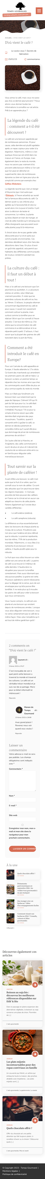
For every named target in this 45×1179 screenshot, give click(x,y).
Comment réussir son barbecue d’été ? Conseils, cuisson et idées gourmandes (27, 917)
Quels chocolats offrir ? (26, 873)
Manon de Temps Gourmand (29, 710)
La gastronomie (24, 1090)
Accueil (8, 38)
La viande (33, 1090)
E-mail (12, 805)
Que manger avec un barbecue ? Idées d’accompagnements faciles (28, 903)
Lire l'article (20, 876)
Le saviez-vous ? (18, 51)
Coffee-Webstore (13, 183)
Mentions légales (10, 1171)
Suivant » (11, 928)
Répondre (12, 698)
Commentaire (16, 769)
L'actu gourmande (12, 1024)
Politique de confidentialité (14, 1174)
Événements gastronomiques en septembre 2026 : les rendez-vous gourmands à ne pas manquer (27, 888)
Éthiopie (10, 195)
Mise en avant (23, 1151)
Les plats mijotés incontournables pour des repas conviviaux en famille (21, 1064)
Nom (12, 795)
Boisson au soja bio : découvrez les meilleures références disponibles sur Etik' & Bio (21, 997)
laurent (21, 659)
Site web (13, 815)
